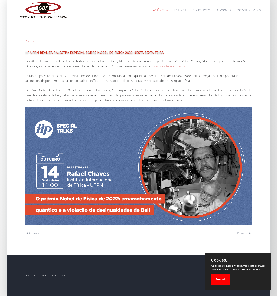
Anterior (34, 233)
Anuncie (180, 10)
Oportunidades (249, 10)
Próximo (243, 233)
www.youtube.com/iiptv (170, 66)
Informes (223, 10)
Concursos (202, 10)
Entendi (221, 279)
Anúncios (160, 10)
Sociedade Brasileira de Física (45, 275)
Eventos (30, 41)
